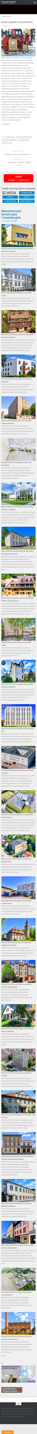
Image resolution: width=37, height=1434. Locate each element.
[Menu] (34, 2)
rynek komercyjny (7, 143)
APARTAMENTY (27, 201)
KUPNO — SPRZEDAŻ (18, 178)
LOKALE (10, 197)
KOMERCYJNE (26, 192)
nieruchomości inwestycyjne (24, 137)
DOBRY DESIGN (6, 16)
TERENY (27, 197)
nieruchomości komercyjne (9, 140)
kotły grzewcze (10, 137)
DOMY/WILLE (10, 201)
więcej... (3, 1355)
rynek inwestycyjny (24, 140)
